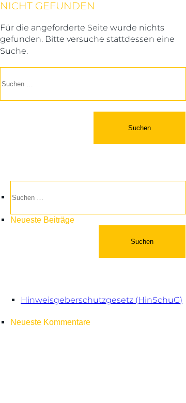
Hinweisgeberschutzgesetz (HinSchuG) (101, 300)
